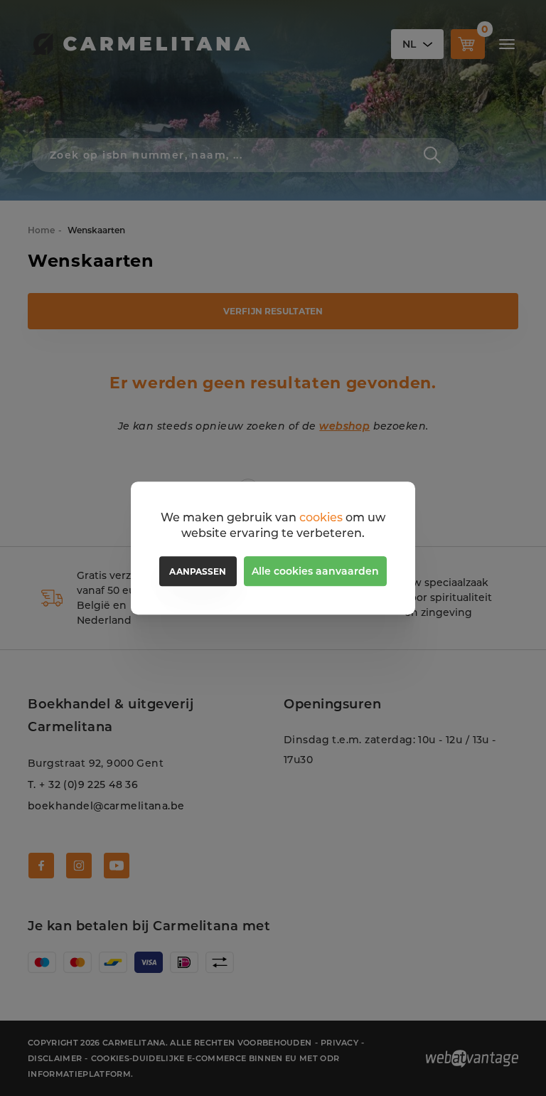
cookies (321, 517)
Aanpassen (197, 571)
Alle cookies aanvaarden (315, 571)
